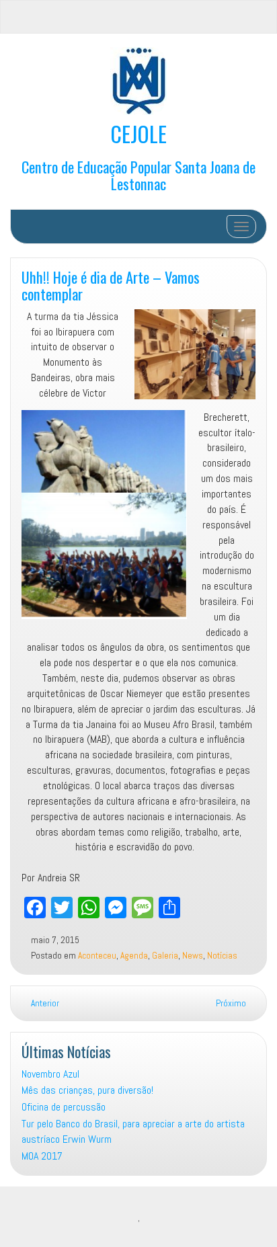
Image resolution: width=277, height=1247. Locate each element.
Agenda (134, 955)
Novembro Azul (50, 1074)
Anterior (44, 1003)
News (192, 955)
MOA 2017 (42, 1156)
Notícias (222, 955)
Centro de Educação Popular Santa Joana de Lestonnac (138, 174)
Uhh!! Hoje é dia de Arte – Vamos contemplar (111, 285)
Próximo (232, 1003)
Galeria (165, 955)
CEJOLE (138, 133)
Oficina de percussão (64, 1107)
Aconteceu (97, 955)
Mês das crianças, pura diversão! (87, 1090)
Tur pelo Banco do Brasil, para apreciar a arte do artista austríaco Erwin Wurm (133, 1131)
